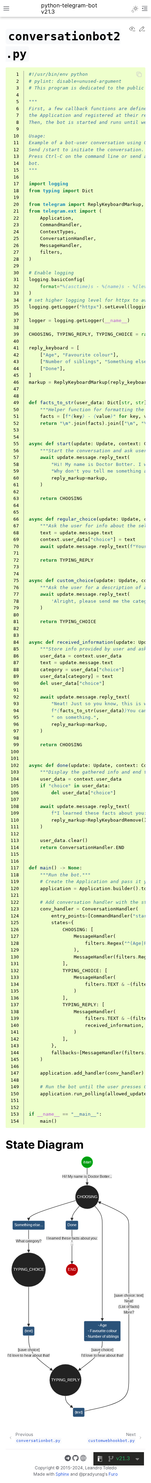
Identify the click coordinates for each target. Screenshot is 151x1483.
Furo (113, 1474)
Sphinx (62, 1474)
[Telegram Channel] (68, 1459)
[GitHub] (75, 1459)
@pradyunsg (91, 1474)
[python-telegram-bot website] (83, 1459)
